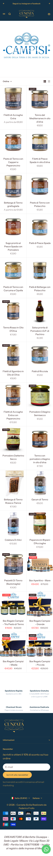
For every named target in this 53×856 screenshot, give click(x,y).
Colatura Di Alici (13, 540)
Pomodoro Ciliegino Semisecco (39, 414)
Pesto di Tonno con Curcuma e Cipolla (13, 289)
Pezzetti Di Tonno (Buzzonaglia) (13, 582)
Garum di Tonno (40, 500)
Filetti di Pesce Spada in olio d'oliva (40, 161)
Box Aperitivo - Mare (39, 581)
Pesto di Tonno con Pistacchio (40, 204)
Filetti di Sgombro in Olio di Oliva (13, 373)
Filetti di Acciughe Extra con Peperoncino (13, 415)
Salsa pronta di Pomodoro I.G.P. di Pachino (39, 331)
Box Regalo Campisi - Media (13, 663)
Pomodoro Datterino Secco (13, 458)
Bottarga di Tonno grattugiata (13, 204)
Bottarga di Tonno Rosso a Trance (13, 501)
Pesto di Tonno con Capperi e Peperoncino (13, 162)
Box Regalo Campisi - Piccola (39, 663)
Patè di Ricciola (40, 372)
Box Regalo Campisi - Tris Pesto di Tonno (13, 623)
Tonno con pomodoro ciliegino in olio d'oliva (40, 459)
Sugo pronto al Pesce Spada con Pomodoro (13, 246)
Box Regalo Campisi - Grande (39, 623)
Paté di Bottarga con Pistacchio (39, 289)
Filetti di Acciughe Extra (13, 117)
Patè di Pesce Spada (40, 243)
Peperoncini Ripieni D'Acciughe (40, 542)
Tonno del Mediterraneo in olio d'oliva (39, 118)
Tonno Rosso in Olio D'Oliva (13, 329)
